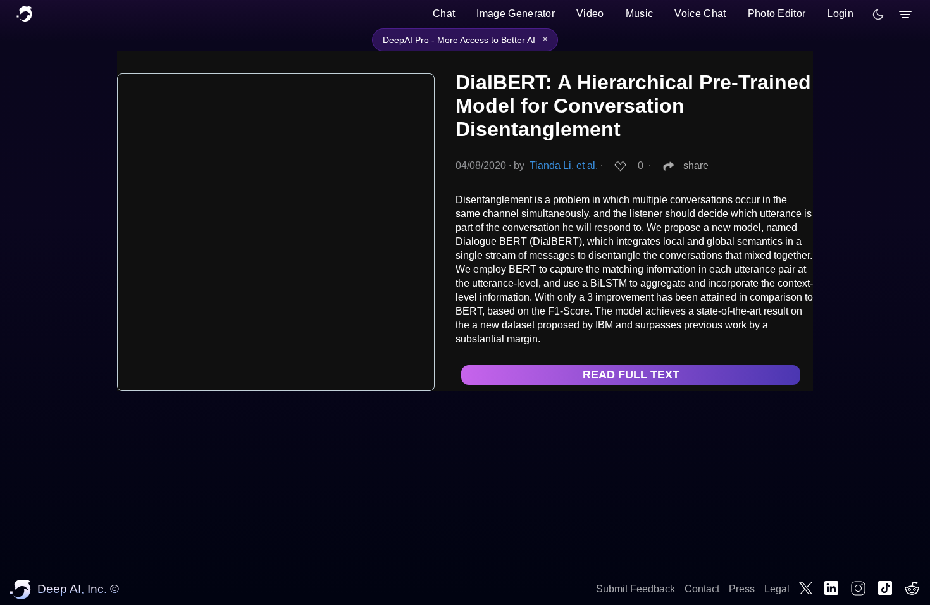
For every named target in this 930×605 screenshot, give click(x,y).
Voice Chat (700, 13)
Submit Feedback (635, 588)
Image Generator (515, 13)
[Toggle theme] (878, 14)
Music (640, 13)
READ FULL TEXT (631, 374)
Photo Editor (777, 13)
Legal (777, 588)
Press (742, 588)
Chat (444, 13)
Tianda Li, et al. (564, 165)
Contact (702, 588)
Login (840, 13)
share (696, 165)
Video (590, 13)
